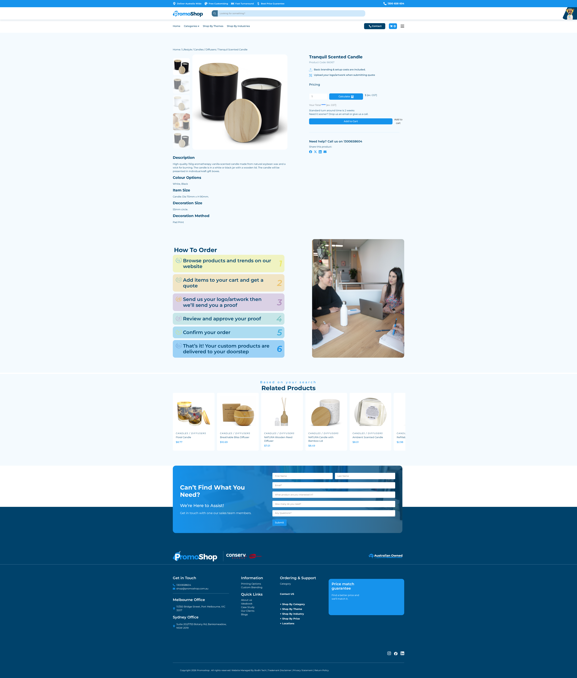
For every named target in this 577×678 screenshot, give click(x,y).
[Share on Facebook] (310, 151)
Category (285, 583)
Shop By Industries (238, 26)
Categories (190, 26)
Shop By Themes (213, 26)
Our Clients (247, 610)
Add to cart (398, 121)
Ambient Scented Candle (368, 437)
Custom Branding (251, 587)
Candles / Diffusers (205, 49)
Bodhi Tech (260, 670)
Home (176, 26)
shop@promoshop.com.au (192, 588)
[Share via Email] (325, 151)
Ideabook (246, 603)
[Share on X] (315, 151)
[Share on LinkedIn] (320, 151)
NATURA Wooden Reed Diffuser (278, 439)
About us (246, 600)
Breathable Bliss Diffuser (234, 437)
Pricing (314, 84)
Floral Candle (183, 437)
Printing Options (251, 583)
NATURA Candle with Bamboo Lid (321, 439)
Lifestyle (187, 49)
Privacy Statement (303, 670)
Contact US (287, 594)
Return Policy (321, 670)
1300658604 (183, 585)
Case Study (248, 607)
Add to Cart (351, 121)
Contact (377, 26)
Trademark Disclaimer (279, 670)
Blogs (244, 614)
